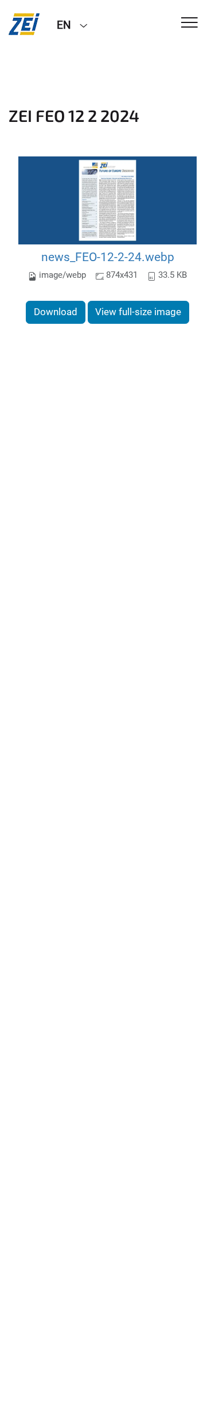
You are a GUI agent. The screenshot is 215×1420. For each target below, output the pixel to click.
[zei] (24, 24)
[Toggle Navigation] (189, 23)
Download (55, 311)
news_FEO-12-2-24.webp (107, 257)
